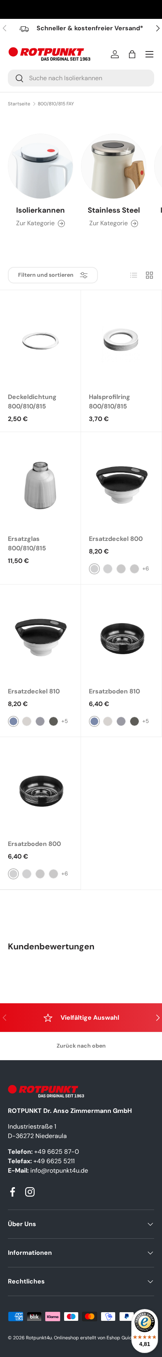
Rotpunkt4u (39, 1338)
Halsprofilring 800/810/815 (109, 401)
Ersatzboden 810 (114, 691)
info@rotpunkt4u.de (59, 1170)
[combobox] (81, 78)
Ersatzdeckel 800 (116, 539)
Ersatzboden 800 (34, 844)
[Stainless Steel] (113, 166)
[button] (132, 54)
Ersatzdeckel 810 (34, 691)
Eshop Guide (121, 1338)
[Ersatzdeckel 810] (40, 635)
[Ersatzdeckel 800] (121, 483)
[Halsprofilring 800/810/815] (121, 341)
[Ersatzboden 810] (121, 635)
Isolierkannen (40, 210)
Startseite (19, 103)
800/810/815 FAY (56, 103)
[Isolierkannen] (40, 166)
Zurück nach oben (81, 1045)
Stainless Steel (114, 210)
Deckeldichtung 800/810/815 (32, 401)
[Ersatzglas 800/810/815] (40, 483)
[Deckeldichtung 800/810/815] (40, 341)
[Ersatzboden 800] (40, 788)
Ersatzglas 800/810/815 (27, 543)
